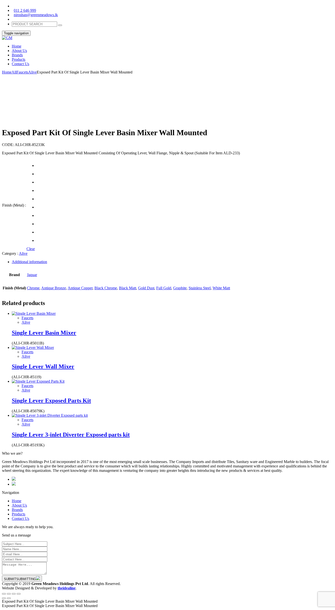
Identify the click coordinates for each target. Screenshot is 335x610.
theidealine (67, 588)
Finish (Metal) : (14, 205)
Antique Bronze (53, 288)
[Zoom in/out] (19, 594)
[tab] (172, 262)
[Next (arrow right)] (9, 598)
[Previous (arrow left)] (4, 598)
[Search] (60, 25)
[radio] (37, 165)
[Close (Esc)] (4, 594)
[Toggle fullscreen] (14, 594)
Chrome (33, 288)
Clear (30, 249)
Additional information (29, 262)
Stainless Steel (200, 288)
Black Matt (127, 288)
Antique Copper (80, 288)
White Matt (221, 288)
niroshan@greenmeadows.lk (36, 15)
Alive (32, 72)
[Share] (9, 594)
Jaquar (32, 275)
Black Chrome (105, 288)
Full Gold (163, 288)
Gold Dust (146, 288)
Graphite (180, 288)
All (14, 72)
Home (7, 72)
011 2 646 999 (25, 10)
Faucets (22, 72)
